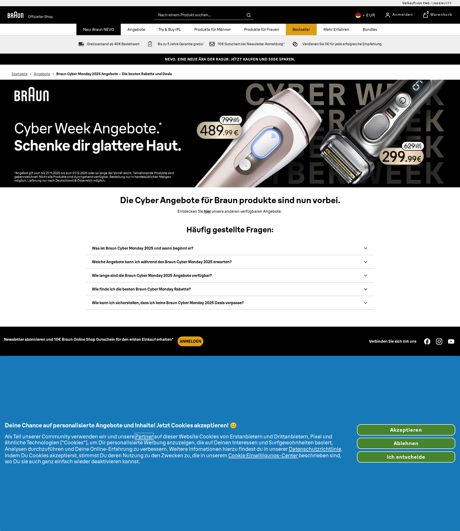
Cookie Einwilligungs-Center (263, 455)
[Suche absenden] (248, 15)
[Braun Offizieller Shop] (30, 15)
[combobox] (204, 15)
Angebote (42, 74)
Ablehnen (406, 443)
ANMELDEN (190, 341)
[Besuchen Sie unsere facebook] (427, 341)
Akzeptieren (406, 430)
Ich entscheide (406, 457)
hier (207, 211)
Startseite (20, 74)
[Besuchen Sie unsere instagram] (439, 341)
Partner (144, 436)
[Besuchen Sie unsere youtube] (451, 341)
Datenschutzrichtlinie (315, 449)
